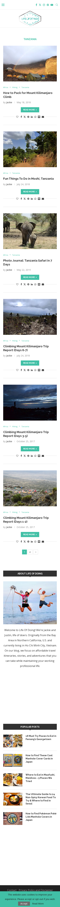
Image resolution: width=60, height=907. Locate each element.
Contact (11, 890)
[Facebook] (36, 4)
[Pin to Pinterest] (28, 116)
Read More (38, 904)
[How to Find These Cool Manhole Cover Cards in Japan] (12, 760)
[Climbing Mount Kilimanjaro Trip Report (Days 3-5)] (30, 402)
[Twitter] (40, 4)
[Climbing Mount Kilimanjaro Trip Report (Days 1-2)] (30, 488)
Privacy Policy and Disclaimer (36, 890)
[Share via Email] (43, 116)
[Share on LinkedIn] (32, 116)
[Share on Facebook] (21, 116)
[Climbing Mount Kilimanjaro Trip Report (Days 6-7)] (30, 317)
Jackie (9, 102)
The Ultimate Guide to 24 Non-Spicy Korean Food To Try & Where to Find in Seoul (41, 799)
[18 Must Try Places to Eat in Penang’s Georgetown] (12, 741)
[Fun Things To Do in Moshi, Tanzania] (30, 149)
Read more (29, 110)
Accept (24, 903)
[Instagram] (44, 4)
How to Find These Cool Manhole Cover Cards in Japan (39, 758)
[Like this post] (17, 116)
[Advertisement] (27, 695)
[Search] (56, 4)
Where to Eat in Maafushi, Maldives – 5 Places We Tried (40, 777)
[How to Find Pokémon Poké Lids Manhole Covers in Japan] (12, 818)
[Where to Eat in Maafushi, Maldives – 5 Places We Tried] (12, 779)
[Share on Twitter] (25, 116)
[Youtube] (52, 4)
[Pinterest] (48, 4)
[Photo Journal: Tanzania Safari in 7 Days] (30, 231)
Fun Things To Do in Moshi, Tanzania (28, 178)
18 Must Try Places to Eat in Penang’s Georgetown (41, 737)
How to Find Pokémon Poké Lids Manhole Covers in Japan (41, 816)
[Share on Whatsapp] (35, 116)
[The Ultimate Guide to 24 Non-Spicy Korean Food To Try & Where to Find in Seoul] (12, 799)
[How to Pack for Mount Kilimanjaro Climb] (30, 63)
